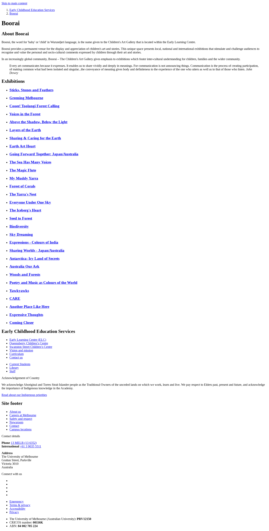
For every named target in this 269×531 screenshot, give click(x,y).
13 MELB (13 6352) (24, 442)
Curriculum (16, 354)
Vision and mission (21, 350)
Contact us (16, 357)
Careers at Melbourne (22, 415)
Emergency (16, 501)
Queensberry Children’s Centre (28, 343)
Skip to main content (14, 3)
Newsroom (16, 422)
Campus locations (20, 429)
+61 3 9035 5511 (30, 446)
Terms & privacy (19, 505)
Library (14, 367)
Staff (12, 371)
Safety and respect (20, 418)
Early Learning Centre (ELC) (27, 339)
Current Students (19, 364)
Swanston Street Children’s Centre (30, 346)
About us (15, 411)
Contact (14, 426)
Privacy (14, 512)
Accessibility (17, 508)
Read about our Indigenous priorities (24, 395)
